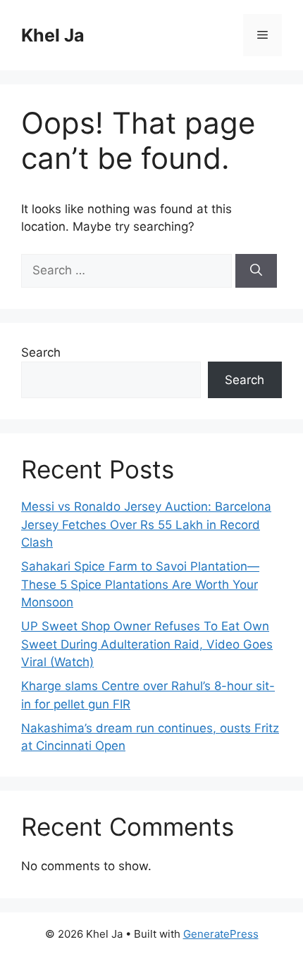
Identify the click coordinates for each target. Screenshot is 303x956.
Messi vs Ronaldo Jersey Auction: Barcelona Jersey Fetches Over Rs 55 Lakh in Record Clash (146, 524)
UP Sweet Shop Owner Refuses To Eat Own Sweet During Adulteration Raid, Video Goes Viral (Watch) (147, 644)
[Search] (256, 271)
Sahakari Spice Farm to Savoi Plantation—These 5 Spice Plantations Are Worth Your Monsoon (140, 584)
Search (41, 352)
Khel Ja (53, 35)
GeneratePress (221, 934)
